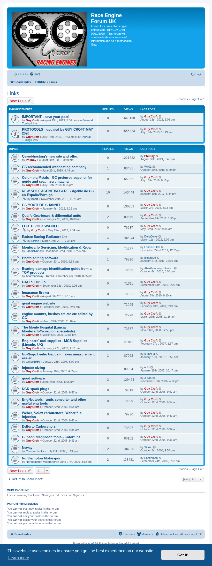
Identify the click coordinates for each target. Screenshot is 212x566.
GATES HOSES (34, 282)
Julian (148, 377)
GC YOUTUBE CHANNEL (41, 205)
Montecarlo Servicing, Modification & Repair (57, 247)
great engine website (38, 303)
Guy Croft (32, 120)
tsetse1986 (33, 361)
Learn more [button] (18, 558)
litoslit (34, 198)
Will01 (148, 166)
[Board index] (50, 38)
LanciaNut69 (34, 250)
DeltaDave (150, 236)
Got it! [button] (182, 555)
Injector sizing (33, 368)
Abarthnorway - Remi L (40, 276)
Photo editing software (40, 258)
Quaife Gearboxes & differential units (51, 216)
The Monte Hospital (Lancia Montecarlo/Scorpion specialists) (48, 329)
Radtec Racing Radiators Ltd (44, 237)
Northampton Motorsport (42, 458)
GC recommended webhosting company (54, 167)
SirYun (148, 447)
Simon (35, 240)
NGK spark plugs (35, 389)
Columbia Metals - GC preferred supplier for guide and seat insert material (57, 179)
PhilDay (31, 159)
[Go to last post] (160, 116)
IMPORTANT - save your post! (45, 117)
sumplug (149, 353)
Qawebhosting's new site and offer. (50, 156)
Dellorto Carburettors (39, 426)
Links (13, 93)
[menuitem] (35, 74)
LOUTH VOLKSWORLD (40, 226)
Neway (27, 448)
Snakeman (151, 457)
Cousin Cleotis (35, 451)
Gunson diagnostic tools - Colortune (51, 437)
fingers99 (150, 257)
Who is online (18, 490)
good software (33, 378)
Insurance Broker (35, 293)
